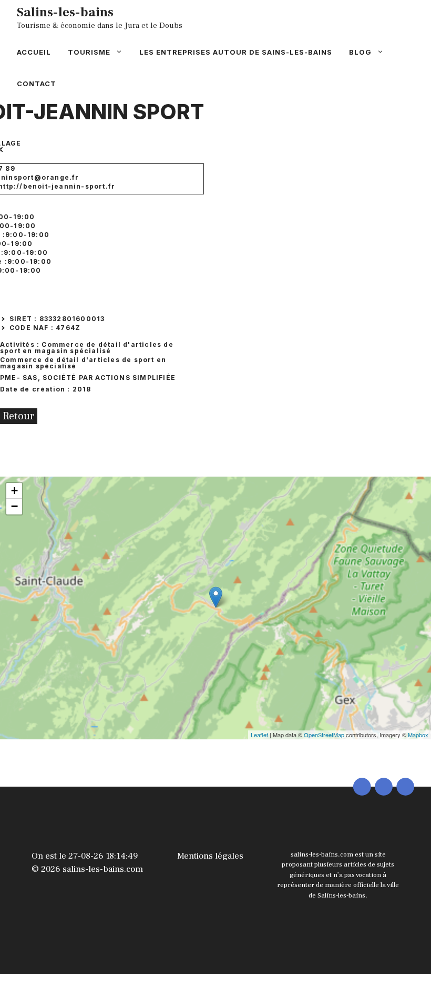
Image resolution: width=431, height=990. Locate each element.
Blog (360, 52)
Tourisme (89, 52)
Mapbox (418, 734)
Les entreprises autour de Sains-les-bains (235, 52)
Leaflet (259, 734)
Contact (36, 83)
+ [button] (14, 490)
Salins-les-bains (65, 12)
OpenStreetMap (324, 734)
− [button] (14, 506)
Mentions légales (210, 856)
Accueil (34, 52)
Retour (19, 416)
